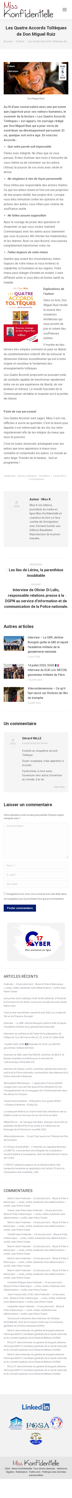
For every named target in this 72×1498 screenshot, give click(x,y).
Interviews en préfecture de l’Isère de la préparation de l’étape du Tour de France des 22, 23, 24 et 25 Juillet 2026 (34, 1035)
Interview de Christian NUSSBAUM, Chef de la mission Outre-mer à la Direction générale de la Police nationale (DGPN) (33, 1322)
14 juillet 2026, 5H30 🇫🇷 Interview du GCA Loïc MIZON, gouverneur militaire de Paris (47, 670)
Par (44, 475)
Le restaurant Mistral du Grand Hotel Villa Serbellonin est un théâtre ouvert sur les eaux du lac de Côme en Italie (35, 1113)
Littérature (12, 71)
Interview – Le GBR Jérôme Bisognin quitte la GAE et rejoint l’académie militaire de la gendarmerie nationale (48, 644)
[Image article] (14, 643)
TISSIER (11, 1234)
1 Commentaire (36, 479)
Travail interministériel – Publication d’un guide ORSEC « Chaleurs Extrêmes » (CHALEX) (32, 1103)
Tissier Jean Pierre (17, 1210)
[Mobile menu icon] (64, 9)
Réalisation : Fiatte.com (28, 1471)
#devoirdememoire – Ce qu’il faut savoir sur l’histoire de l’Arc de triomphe (48, 693)
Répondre (59, 786)
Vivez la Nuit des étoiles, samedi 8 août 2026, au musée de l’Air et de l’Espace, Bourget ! (35, 1014)
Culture (11, 66)
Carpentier (12, 1306)
